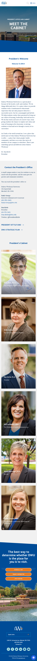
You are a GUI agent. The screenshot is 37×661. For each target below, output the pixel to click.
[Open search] (28, 3)
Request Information (18, 574)
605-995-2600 (18, 642)
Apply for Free (18, 578)
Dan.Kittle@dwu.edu (8, 215)
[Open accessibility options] (33, 657)
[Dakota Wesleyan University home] (4, 3)
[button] (18, 272)
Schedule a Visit (18, 569)
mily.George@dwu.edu (9, 202)
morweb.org (21, 658)
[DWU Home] (18, 628)
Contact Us (18, 644)
